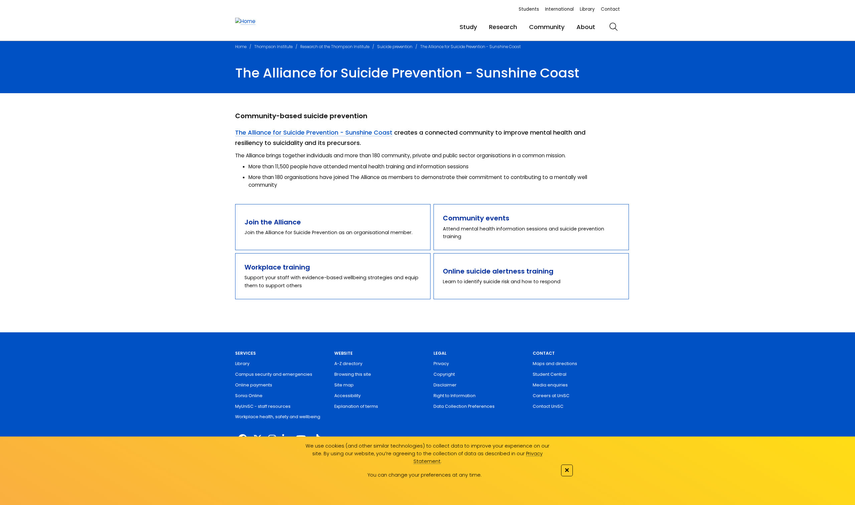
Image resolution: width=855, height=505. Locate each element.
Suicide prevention (394, 46)
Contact (610, 9)
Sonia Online (249, 395)
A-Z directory (348, 363)
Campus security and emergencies (273, 374)
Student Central (549, 374)
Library (587, 9)
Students (529, 9)
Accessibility (347, 395)
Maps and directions (555, 363)
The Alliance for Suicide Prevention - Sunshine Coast (470, 46)
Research (503, 27)
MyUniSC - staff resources (263, 406)
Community (546, 27)
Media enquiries (550, 385)
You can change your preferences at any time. (424, 475)
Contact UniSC (548, 406)
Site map (344, 385)
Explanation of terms (356, 406)
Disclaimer (445, 385)
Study (468, 27)
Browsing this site (352, 374)
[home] (245, 21)
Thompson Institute (273, 46)
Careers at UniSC (551, 395)
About (585, 27)
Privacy (441, 363)
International (559, 9)
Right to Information (455, 395)
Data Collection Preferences (464, 406)
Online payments (253, 385)
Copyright (444, 374)
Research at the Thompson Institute (334, 46)
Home (240, 46)
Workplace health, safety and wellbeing (277, 416)
